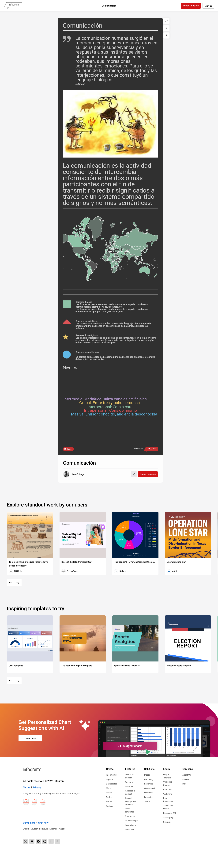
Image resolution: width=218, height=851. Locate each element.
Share (69, 449)
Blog (184, 784)
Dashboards (111, 784)
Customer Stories (167, 783)
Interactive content (129, 776)
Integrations (130, 825)
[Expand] (166, 21)
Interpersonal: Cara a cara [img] (109, 406)
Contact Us (29, 822)
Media (147, 775)
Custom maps (131, 820)
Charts (109, 792)
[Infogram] (13, 5)
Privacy (37, 787)
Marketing (148, 779)
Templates (129, 829)
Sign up (208, 6)
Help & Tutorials (167, 776)
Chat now (43, 822)
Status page (168, 817)
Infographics (111, 775)
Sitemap (167, 822)
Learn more (30, 738)
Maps (108, 788)
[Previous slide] (11, 583)
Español (53, 829)
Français (61, 829)
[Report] (166, 35)
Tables (109, 797)
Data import (130, 816)
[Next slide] (18, 583)
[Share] (166, 28)
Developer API (169, 813)
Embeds (128, 782)
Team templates (129, 810)
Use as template (191, 5)
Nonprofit (148, 792)
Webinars (167, 794)
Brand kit (129, 786)
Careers (185, 779)
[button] (135, 240)
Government (149, 788)
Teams (147, 801)
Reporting (148, 784)
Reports (109, 779)
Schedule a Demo (168, 807)
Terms (26, 787)
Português (43, 829)
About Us (186, 775)
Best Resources (168, 799)
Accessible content (130, 792)
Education (148, 797)
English (26, 829)
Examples (167, 789)
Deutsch (34, 829)
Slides (109, 801)
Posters (109, 806)
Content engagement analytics (130, 801)
